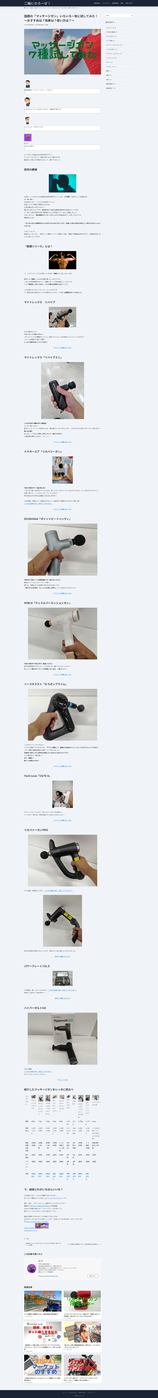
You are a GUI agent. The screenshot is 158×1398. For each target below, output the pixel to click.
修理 (108, 71)
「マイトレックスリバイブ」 (53, 1198)
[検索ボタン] (132, 15)
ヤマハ (109, 62)
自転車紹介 (110, 88)
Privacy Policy (73, 1392)
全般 (47, 25)
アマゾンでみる (62, 1080)
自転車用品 (110, 84)
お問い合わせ (82, 1392)
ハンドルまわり (111, 49)
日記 (108, 79)
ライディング (111, 66)
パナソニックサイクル (114, 45)
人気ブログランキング (30, 1230)
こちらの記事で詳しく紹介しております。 (38, 503)
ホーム (65, 1392)
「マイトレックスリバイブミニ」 (40, 1206)
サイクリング (111, 28)
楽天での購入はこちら (62, 956)
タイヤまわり (111, 36)
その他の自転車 (111, 32)
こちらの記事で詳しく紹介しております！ (58, 891)
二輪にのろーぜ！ (37, 3)
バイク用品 (110, 41)
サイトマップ (91, 1392)
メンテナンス (111, 58)
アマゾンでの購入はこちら (62, 348)
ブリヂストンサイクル (114, 53)
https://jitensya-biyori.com (49, 1276)
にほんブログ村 (29, 1228)
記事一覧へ (92, 1276)
